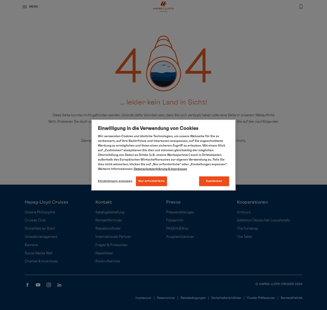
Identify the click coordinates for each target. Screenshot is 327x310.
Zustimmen (214, 181)
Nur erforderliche (151, 181)
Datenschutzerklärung (151, 169)
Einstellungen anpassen (115, 181)
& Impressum (177, 169)
